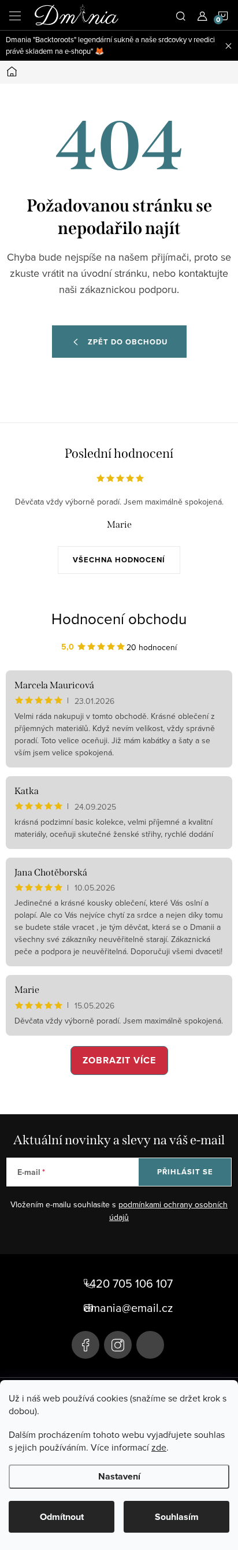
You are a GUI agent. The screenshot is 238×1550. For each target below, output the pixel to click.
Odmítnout (62, 1516)
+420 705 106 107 (128, 1283)
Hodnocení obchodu (119, 618)
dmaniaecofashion (118, 1345)
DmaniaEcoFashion (85, 1345)
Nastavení (119, 1476)
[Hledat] (180, 15)
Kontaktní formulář (150, 1345)
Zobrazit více (119, 1060)
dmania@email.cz (128, 1307)
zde (158, 1447)
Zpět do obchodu (128, 341)
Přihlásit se (185, 1171)
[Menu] (15, 15)
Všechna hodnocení (119, 559)
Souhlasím (177, 1516)
